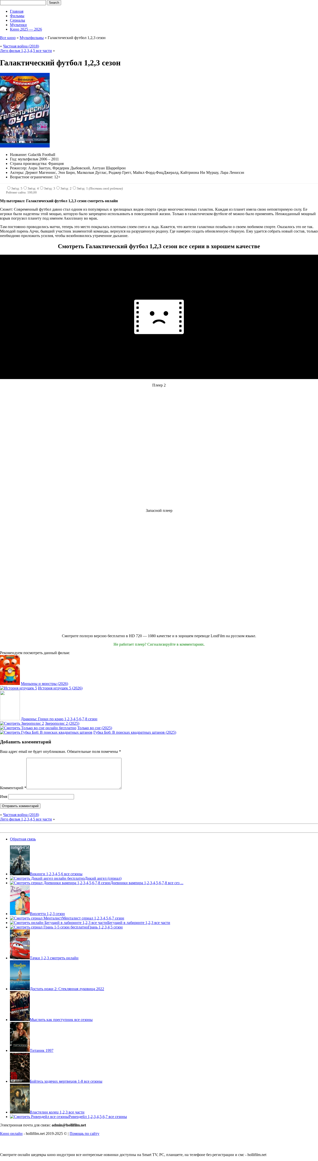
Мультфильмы (32, 38)
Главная (16, 11)
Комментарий (13, 788)
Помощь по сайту (84, 1133)
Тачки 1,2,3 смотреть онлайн (54, 958)
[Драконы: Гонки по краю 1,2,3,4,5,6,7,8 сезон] (10, 719)
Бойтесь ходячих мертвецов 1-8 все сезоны (66, 1081)
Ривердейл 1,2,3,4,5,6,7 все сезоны (98, 1116)
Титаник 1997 (41, 1050)
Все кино (8, 38)
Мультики (18, 25)
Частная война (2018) (21, 46)
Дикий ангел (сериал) (103, 878)
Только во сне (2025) (94, 728)
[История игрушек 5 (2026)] (18, 688)
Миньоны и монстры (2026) (44, 683)
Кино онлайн (11, 1133)
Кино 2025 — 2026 (26, 29)
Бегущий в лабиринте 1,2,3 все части (138, 922)
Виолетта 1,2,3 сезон (47, 914)
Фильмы (17, 16)
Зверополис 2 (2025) (62, 723)
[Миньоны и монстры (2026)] (10, 683)
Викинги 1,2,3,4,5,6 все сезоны (56, 874)
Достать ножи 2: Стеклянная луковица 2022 (67, 989)
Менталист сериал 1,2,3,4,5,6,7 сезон (93, 918)
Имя (3, 796)
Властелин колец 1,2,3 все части (57, 1112)
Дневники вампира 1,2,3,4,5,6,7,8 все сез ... (146, 883)
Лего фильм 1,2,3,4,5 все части (26, 50)
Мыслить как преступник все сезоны (61, 1019)
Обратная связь (23, 839)
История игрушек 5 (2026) (60, 688)
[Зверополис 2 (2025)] (22, 723)
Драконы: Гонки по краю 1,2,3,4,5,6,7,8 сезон (59, 719)
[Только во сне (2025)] (38, 728)
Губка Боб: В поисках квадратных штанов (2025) (134, 732)
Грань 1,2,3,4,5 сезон (105, 927)
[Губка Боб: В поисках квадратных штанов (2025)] (46, 732)
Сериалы (17, 20)
